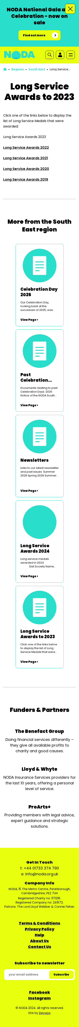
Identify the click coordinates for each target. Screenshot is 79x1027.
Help (39, 935)
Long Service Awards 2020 (26, 168)
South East (36, 69)
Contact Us (39, 946)
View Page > (29, 320)
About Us (39, 940)
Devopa (44, 1013)
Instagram (39, 998)
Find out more (34, 35)
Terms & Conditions (39, 923)
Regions (17, 69)
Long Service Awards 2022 (26, 147)
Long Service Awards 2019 (25, 179)
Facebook (39, 992)
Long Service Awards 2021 (25, 158)
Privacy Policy (39, 929)
